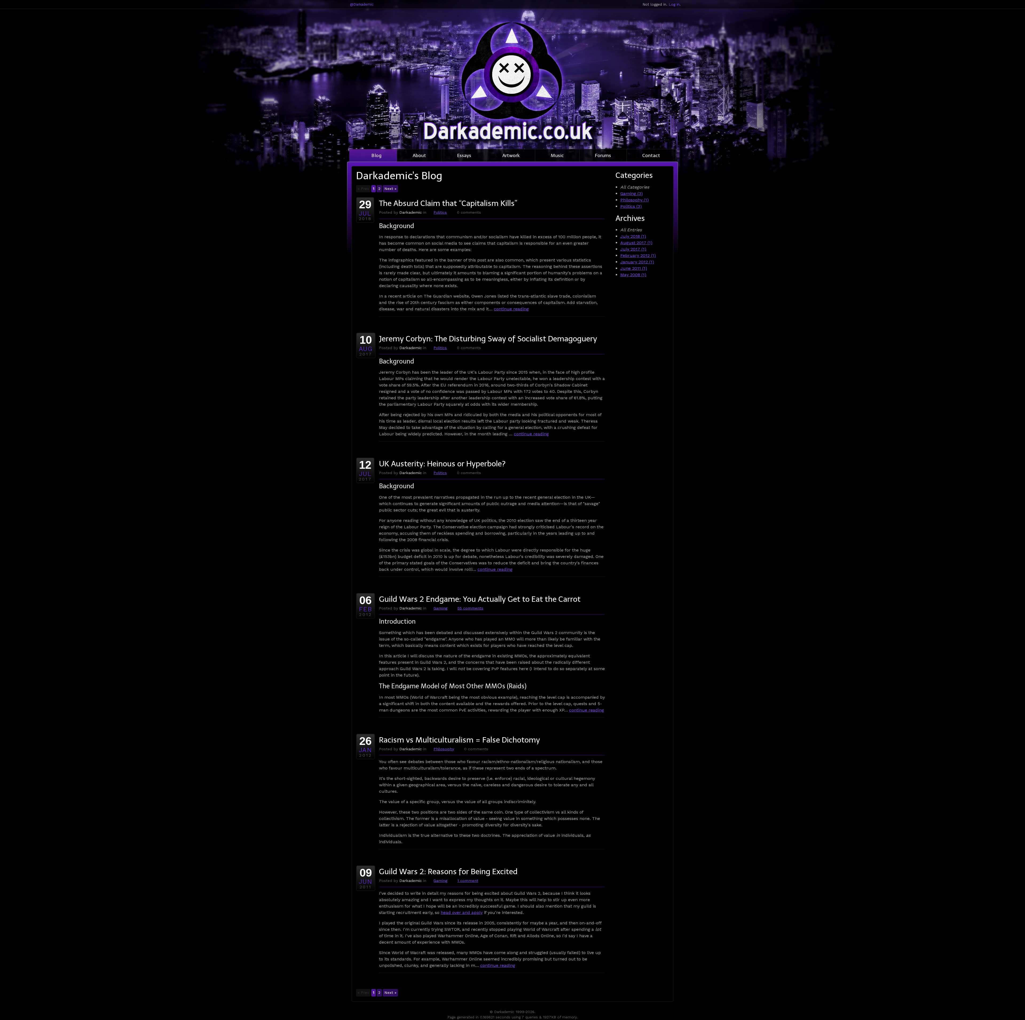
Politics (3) (631, 206)
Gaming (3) (631, 193)
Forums (603, 155)
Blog (375, 155)
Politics (440, 212)
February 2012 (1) (638, 255)
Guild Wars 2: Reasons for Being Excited (448, 871)
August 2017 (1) (636, 242)
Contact (651, 155)
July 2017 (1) (633, 249)
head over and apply (462, 912)
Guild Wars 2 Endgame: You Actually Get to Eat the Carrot (480, 599)
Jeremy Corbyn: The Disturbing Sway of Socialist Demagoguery (488, 338)
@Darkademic (362, 4)
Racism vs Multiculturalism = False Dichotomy (459, 739)
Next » (390, 188)
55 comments (470, 608)
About (419, 155)
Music (557, 155)
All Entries (631, 229)
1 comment (468, 880)
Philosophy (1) (634, 199)
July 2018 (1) (633, 236)
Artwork (511, 155)
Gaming (440, 608)
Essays (464, 155)
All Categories (634, 187)
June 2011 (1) (633, 268)
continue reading (511, 308)
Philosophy (443, 749)
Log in (674, 4)
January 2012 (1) (637, 261)
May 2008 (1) (633, 274)
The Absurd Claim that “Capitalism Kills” (448, 203)
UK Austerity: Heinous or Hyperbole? (442, 463)
